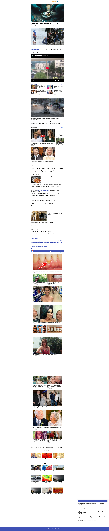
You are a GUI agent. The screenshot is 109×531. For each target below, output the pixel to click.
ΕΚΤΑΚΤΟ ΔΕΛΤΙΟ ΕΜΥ (34, 447)
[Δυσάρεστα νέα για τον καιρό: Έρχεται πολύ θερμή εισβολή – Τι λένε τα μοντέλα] (47, 478)
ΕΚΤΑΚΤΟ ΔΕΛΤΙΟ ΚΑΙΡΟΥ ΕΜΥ (50, 447)
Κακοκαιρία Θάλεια (35, 49)
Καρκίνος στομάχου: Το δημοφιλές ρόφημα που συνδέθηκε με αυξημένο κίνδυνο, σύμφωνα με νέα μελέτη (47, 248)
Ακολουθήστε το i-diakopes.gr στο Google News (43, 251)
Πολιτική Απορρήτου (53, 528)
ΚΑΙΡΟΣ (56, 447)
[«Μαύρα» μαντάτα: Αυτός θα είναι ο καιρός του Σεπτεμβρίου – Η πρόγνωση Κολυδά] (58, 478)
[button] (47, 13)
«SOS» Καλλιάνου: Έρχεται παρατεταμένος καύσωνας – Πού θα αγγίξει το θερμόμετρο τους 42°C (47, 242)
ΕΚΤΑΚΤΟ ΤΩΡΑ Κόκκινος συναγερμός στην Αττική (39, 246)
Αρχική (49, 528)
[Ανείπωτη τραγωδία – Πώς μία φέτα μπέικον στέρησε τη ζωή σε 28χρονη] (36, 179)
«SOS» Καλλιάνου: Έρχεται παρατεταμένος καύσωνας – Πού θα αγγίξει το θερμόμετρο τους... (36, 459)
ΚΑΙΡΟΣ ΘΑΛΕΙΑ (60, 447)
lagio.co (61, 529)
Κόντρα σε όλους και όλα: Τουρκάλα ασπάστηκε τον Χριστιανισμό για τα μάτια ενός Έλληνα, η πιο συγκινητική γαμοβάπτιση (47, 240)
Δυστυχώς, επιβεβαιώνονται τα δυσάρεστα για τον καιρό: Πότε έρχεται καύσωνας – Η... (58, 471)
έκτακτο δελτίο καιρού (38, 121)
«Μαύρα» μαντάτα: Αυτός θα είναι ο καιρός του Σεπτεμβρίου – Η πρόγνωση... (58, 482)
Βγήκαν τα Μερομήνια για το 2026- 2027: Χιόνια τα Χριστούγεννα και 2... (46, 494)
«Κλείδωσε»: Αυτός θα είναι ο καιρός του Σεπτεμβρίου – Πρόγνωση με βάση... (58, 494)
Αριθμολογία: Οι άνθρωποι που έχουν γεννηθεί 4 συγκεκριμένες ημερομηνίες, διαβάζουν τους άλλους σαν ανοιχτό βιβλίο (47, 244)
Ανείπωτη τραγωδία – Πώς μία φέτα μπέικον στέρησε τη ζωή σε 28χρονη (52, 176)
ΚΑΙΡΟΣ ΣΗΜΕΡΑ (33, 449)
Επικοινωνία (59, 528)
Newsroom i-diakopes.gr (35, 47)
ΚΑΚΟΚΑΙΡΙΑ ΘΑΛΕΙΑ (39, 449)
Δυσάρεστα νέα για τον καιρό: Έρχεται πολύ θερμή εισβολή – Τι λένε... (47, 482)
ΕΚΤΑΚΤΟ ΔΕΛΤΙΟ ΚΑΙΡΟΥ (41, 447)
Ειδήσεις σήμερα (34, 238)
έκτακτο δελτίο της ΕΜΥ (44, 190)
